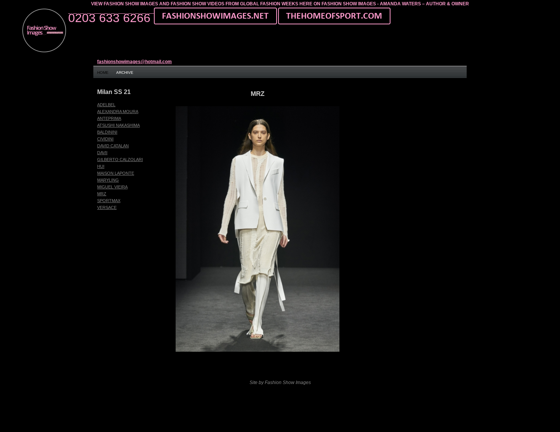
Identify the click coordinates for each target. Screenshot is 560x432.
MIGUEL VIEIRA (112, 187)
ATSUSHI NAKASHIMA (118, 125)
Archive (124, 72)
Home (103, 72)
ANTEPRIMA (109, 118)
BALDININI (107, 132)
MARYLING (108, 180)
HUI (100, 166)
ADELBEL (106, 104)
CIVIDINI (105, 139)
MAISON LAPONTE (115, 173)
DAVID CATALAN (113, 145)
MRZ (101, 193)
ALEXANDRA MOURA (117, 111)
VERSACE (107, 207)
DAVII (102, 152)
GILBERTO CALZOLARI (120, 159)
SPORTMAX (108, 200)
